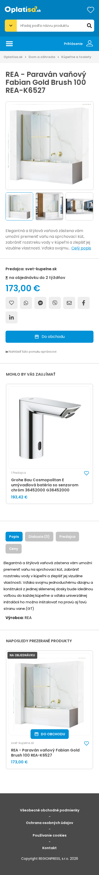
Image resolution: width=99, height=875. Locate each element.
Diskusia (39, 536)
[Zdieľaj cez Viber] (55, 303)
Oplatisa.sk (13, 57)
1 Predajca (18, 472)
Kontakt (49, 848)
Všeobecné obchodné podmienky (49, 810)
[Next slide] (95, 206)
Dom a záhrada (42, 57)
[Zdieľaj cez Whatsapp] (26, 303)
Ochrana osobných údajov (49, 822)
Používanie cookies (50, 835)
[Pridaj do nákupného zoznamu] (12, 303)
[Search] (89, 26)
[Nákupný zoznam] (90, 10)
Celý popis (81, 248)
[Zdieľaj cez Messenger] (40, 303)
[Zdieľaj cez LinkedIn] (12, 317)
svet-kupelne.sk (22, 743)
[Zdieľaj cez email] (69, 303)
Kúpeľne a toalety (76, 57)
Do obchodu (53, 336)
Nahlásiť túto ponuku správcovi (32, 352)
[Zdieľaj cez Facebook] (84, 303)
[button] (19, 206)
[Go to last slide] (4, 206)
